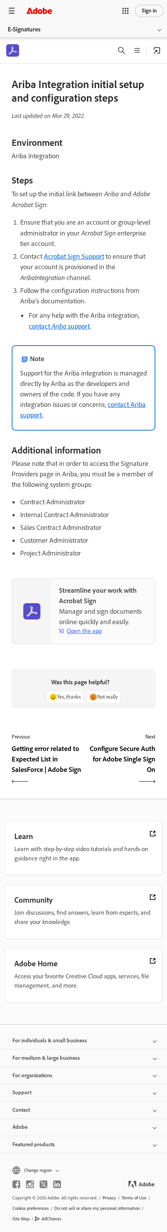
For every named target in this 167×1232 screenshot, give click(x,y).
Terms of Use (134, 1198)
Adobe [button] (20, 1127)
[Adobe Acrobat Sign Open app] (157, 50)
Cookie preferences (30, 1208)
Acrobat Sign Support (74, 256)
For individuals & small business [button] (49, 1040)
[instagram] (30, 1184)
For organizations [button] (32, 1075)
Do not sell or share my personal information (97, 1208)
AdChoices (51, 1219)
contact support (59, 326)
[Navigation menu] (11, 10)
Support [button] (21, 1092)
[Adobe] (39, 10)
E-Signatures (24, 29)
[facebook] (16, 1184)
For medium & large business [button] (46, 1058)
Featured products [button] (33, 1144)
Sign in (149, 10)
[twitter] (43, 1184)
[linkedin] (57, 1184)
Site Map (21, 1219)
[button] (125, 11)
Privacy (109, 1198)
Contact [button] (21, 1110)
